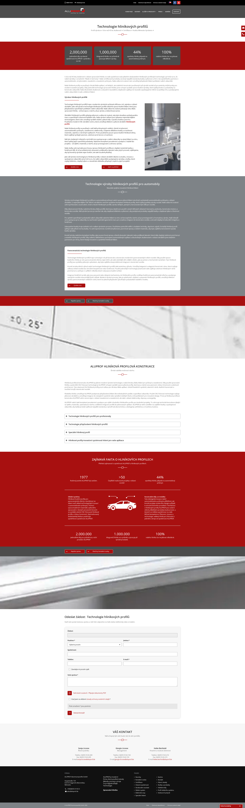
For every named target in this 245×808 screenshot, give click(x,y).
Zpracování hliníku (110, 790)
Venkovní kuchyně (164, 793)
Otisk (134, 2)
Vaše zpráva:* (73, 675)
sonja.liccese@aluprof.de (86, 759)
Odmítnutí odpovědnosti (144, 2)
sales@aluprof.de (72, 791)
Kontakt (176, 11)
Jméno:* (126, 640)
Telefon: (71, 659)
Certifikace (139, 782)
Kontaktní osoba (141, 780)
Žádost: (70, 631)
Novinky (137, 11)
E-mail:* (126, 659)
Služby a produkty (148, 11)
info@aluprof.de (81, 2)
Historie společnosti (142, 785)
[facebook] (174, 2)
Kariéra (167, 11)
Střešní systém (140, 790)
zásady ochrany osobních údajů (98, 699)
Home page (129, 11)
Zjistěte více (75, 167)
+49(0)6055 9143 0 (73, 789)
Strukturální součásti (142, 788)
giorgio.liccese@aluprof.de (124, 759)
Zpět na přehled (113, 167)
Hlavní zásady (162, 782)
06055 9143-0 (69, 2)
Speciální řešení (141, 795)
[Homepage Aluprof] (75, 13)
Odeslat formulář (79, 713)
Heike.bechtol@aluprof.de (162, 759)
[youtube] (178, 2)
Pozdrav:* (71, 640)
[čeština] (170, 2)
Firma (160, 11)
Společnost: (72, 650)
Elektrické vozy (140, 793)
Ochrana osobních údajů (159, 2)
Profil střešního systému (166, 790)
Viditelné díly (162, 788)
